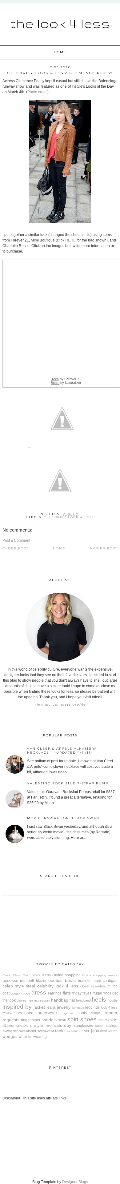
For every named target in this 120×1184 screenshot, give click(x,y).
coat (6, 993)
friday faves (82, 993)
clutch (113, 986)
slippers (8, 1025)
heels (99, 999)
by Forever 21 (66, 379)
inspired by (17, 1006)
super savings (106, 1025)
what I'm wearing (33, 1037)
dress (38, 992)
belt (31, 981)
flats (67, 993)
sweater (10, 1030)
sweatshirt (27, 1031)
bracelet (84, 981)
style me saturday (52, 1025)
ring (24, 1020)
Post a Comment (16, 540)
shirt (72, 1019)
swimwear (45, 1031)
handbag (59, 1000)
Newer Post (104, 548)
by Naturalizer (66, 383)
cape (97, 981)
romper (34, 1020)
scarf (62, 1020)
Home (60, 52)
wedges (10, 1036)
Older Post (15, 548)
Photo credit (37, 92)
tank (59, 1030)
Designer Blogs (75, 1182)
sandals (49, 1019)
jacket (39, 1007)
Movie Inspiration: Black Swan (63, 818)
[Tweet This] (62, 448)
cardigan (110, 981)
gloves (21, 1000)
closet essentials (93, 986)
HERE (70, 240)
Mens (46, 975)
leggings (92, 1007)
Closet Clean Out (15, 975)
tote (67, 1031)
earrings (55, 993)
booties (55, 980)
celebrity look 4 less (69, 517)
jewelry (63, 1007)
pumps (95, 1013)
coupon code (20, 993)
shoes (88, 1019)
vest (103, 1031)
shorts (103, 1020)
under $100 (89, 1031)
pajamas (68, 1013)
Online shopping (66, 975)
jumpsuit (78, 1007)
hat (72, 1000)
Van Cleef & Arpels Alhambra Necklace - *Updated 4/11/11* (62, 751)
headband (83, 1000)
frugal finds (102, 993)
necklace (25, 1012)
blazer (41, 981)
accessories (14, 980)
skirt (114, 1019)
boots (70, 980)
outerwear (47, 1012)
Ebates (35, 975)
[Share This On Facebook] (29, 448)
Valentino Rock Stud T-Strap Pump (67, 783)
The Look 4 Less (60, 23)
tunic (74, 1031)
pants (82, 1013)
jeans (51, 1007)
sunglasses (83, 1025)
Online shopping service (100, 975)
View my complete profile (60, 704)
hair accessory (39, 1000)
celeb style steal (18, 985)
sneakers (24, 1025)
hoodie (113, 1000)
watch (113, 1031)
